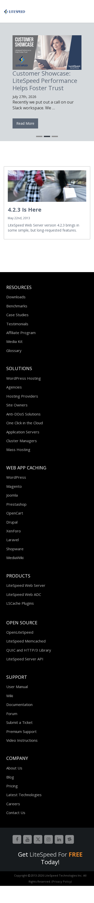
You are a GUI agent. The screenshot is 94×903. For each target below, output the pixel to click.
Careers (13, 803)
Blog (10, 777)
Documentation (19, 704)
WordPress (16, 477)
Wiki (9, 695)
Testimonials (17, 323)
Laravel (12, 539)
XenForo (13, 530)
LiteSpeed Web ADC (23, 594)
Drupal (12, 522)
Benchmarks (16, 305)
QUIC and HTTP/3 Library (28, 650)
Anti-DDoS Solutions (23, 413)
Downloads (16, 296)
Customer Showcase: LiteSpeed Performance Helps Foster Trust (45, 80)
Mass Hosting (18, 449)
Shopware (15, 548)
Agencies (14, 387)
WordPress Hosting (23, 378)
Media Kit (14, 341)
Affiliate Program (21, 332)
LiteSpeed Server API (24, 658)
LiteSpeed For (56, 854)
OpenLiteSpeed (19, 632)
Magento (14, 486)
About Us (14, 767)
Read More (25, 123)
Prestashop (16, 504)
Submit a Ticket (19, 722)
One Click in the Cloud (24, 422)
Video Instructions (22, 740)
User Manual (17, 686)
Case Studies (17, 314)
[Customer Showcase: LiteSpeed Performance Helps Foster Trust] (47, 52)
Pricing (12, 785)
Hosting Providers (22, 396)
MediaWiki (15, 557)
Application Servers (22, 431)
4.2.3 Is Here (24, 209)
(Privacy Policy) (62, 881)
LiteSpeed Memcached (26, 640)
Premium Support (21, 731)
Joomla (12, 495)
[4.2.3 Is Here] (47, 186)
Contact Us (15, 812)
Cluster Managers (21, 440)
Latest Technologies (24, 794)
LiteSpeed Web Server (25, 585)
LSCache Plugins (20, 603)
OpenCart (14, 512)
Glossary (14, 350)
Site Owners (17, 404)
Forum (11, 713)
